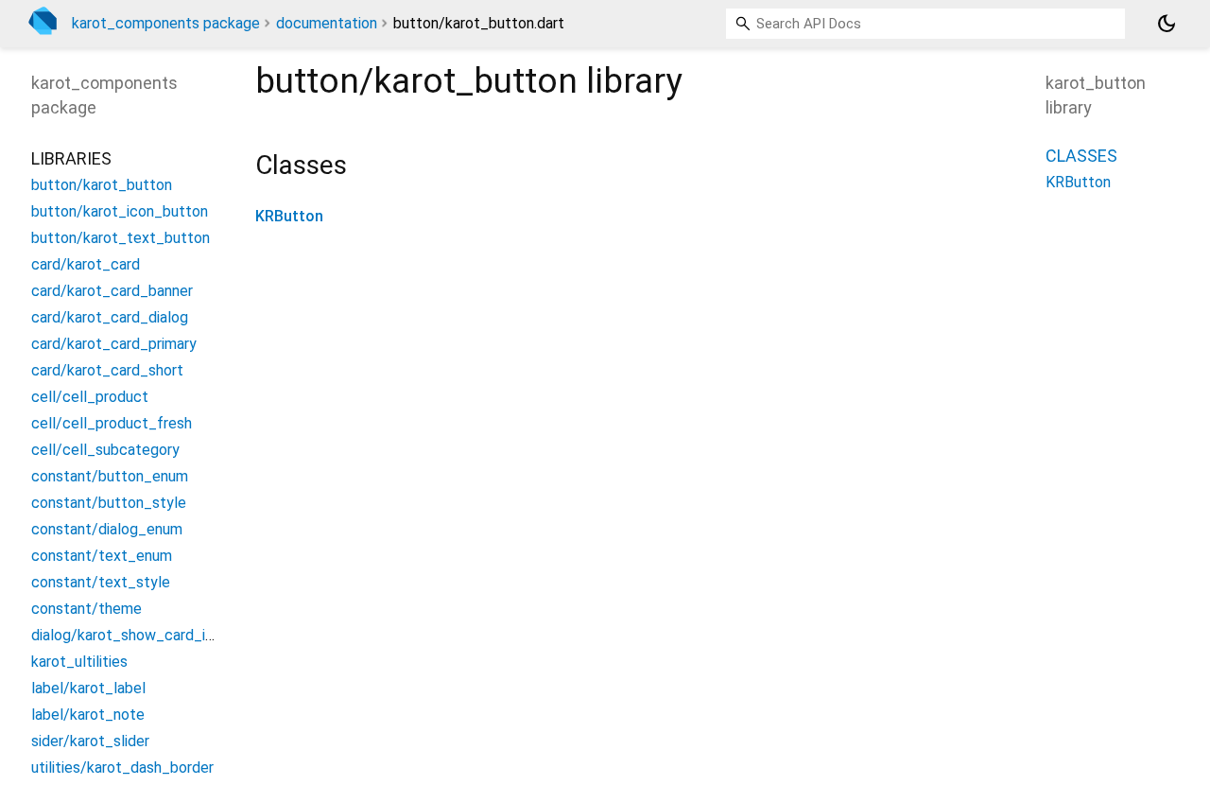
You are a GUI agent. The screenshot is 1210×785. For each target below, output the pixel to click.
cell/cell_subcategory (105, 450)
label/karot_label (88, 688)
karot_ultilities (79, 662)
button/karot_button (101, 185)
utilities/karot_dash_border (122, 767)
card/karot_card (85, 264)
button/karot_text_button (120, 238)
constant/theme (86, 609)
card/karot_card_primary (114, 344)
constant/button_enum (109, 476)
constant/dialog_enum (106, 529)
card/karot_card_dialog (109, 317)
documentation (326, 23)
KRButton (289, 216)
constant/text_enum (101, 556)
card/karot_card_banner (112, 291)
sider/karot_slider (90, 741)
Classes (1081, 156)
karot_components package (166, 23)
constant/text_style (100, 582)
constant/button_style (108, 503)
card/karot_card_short (107, 370)
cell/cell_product (89, 397)
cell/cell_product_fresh (111, 423)
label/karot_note (88, 715)
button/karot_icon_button (119, 211)
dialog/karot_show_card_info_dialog (153, 635)
